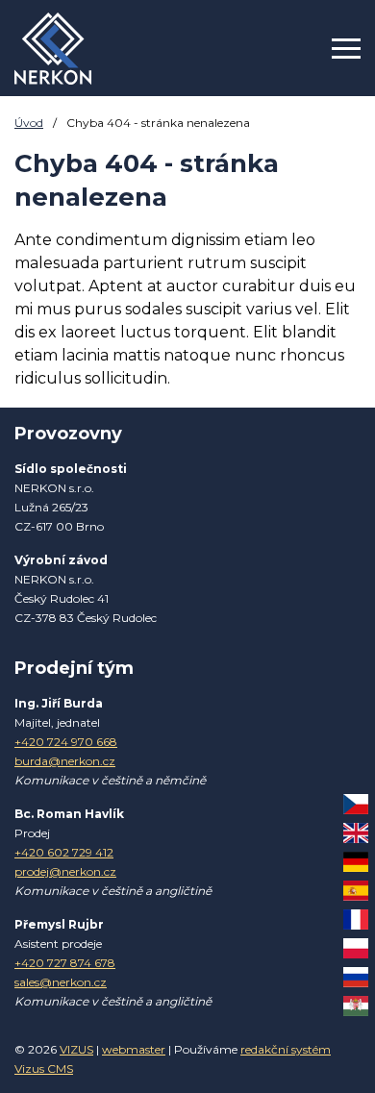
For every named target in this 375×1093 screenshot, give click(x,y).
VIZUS (76, 1049)
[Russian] (355, 977)
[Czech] (355, 804)
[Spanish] (355, 891)
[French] (355, 919)
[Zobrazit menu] (346, 48)
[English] (355, 833)
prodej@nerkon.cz (65, 871)
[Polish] (355, 948)
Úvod (28, 122)
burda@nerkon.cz (64, 761)
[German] (355, 862)
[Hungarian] (355, 1006)
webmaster (133, 1049)
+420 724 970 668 (65, 741)
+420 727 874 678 (64, 963)
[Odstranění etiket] (52, 48)
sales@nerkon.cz (60, 982)
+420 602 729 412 (63, 852)
